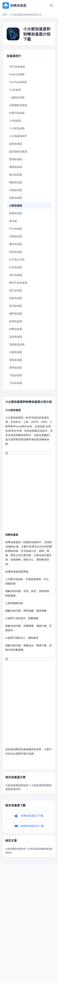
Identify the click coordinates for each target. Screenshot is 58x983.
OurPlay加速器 (18, 82)
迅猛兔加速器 (17, 344)
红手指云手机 (17, 259)
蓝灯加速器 (15, 290)
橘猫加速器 (15, 182)
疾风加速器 (15, 252)
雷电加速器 (15, 360)
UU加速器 (15, 89)
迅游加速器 (15, 336)
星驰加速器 (15, 159)
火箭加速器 (15, 205)
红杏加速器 (15, 267)
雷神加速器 (15, 367)
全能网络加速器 (18, 105)
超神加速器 (15, 321)
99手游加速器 (17, 66)
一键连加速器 (17, 97)
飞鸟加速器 (15, 383)
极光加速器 (15, 174)
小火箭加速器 (17, 128)
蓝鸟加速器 (15, 306)
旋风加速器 (15, 144)
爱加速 (13, 221)
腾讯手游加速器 (18, 282)
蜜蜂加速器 (15, 313)
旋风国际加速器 (18, 151)
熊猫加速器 (15, 213)
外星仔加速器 (17, 113)
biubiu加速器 (17, 74)
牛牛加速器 (15, 228)
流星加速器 (15, 198)
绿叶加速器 (15, 275)
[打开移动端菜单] (51, 5)
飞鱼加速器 (15, 375)
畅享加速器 (15, 244)
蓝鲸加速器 (15, 298)
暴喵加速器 (15, 167)
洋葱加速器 (15, 190)
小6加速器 (15, 120)
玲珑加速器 (15, 236)
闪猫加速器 (15, 352)
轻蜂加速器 (15, 329)
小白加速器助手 (18, 136)
